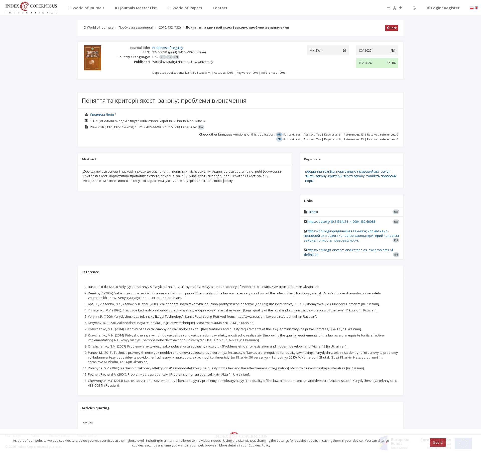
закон (386, 171)
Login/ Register (445, 7)
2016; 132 (170, 27)
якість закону (316, 176)
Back (393, 28)
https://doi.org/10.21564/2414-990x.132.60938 (341, 221)
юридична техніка (320, 171)
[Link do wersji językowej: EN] (476, 7)
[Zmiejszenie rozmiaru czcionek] (386, 7)
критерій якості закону (346, 176)
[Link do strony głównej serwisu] (31, 7)
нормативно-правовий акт (358, 171)
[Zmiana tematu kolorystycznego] (414, 7)
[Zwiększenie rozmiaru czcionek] (403, 7)
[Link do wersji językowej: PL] (472, 7)
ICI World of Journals (98, 27)
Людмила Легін (102, 114)
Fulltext (312, 211)
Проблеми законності (135, 27)
